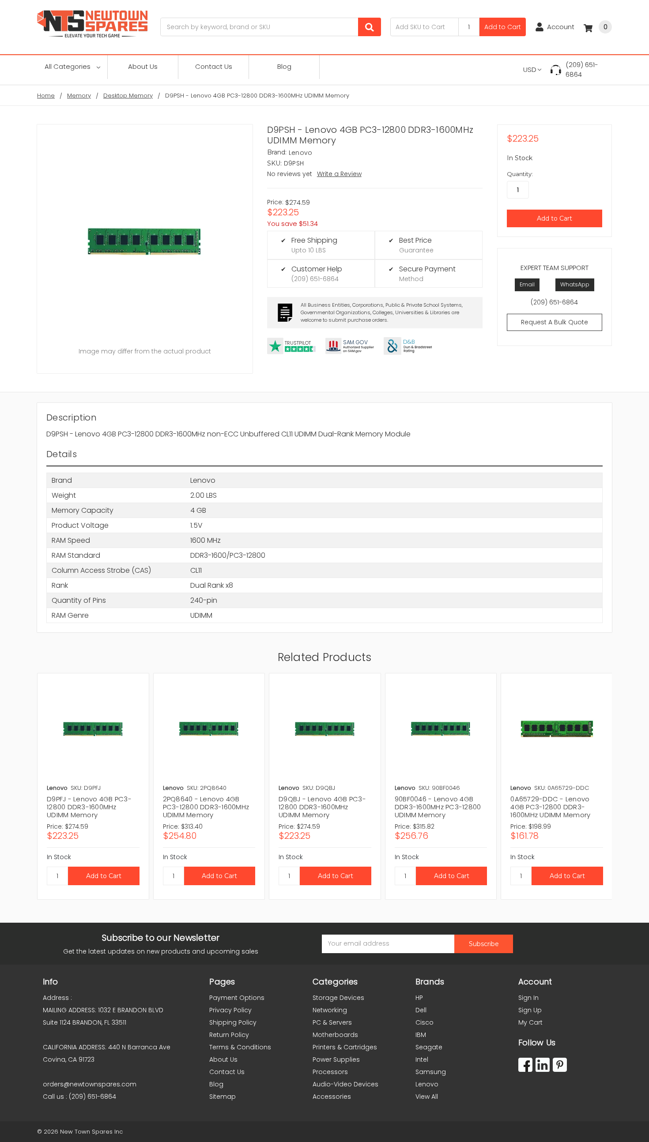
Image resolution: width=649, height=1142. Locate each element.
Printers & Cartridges (345, 1047)
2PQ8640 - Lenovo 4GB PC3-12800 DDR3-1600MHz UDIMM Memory (206, 806)
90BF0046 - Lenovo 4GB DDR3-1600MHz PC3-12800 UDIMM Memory (438, 806)
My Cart (530, 1022)
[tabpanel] (93, 786)
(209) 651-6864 (582, 69)
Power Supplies (336, 1059)
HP (419, 997)
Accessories (332, 1096)
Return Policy (229, 1034)
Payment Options (236, 997)
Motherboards (335, 1034)
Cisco (424, 1022)
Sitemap (222, 1096)
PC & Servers (332, 1022)
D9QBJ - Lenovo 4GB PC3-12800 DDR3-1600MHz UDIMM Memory (322, 806)
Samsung (430, 1071)
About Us (143, 66)
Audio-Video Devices (345, 1084)
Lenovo (426, 1084)
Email (527, 284)
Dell (420, 1010)
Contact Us (213, 66)
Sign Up (530, 1010)
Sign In (528, 997)
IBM (420, 1034)
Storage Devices (338, 997)
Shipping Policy (233, 1022)
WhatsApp (574, 284)
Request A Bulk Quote (554, 322)
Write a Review (339, 173)
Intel (421, 1059)
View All (426, 1096)
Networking (330, 1010)
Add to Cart (502, 27)
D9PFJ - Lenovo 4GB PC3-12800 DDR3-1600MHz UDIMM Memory (89, 806)
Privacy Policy (230, 1010)
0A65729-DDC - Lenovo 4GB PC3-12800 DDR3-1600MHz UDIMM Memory (550, 806)
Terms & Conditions (240, 1047)
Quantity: (520, 173)
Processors (330, 1071)
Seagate (428, 1047)
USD (529, 69)
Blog (284, 66)
